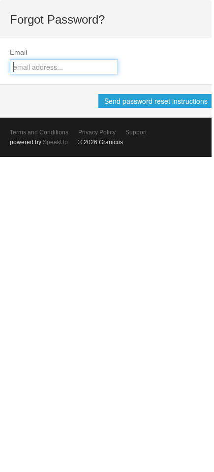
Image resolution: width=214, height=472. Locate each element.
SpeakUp (55, 142)
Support (136, 132)
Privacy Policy (97, 132)
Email (18, 52)
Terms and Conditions (39, 132)
